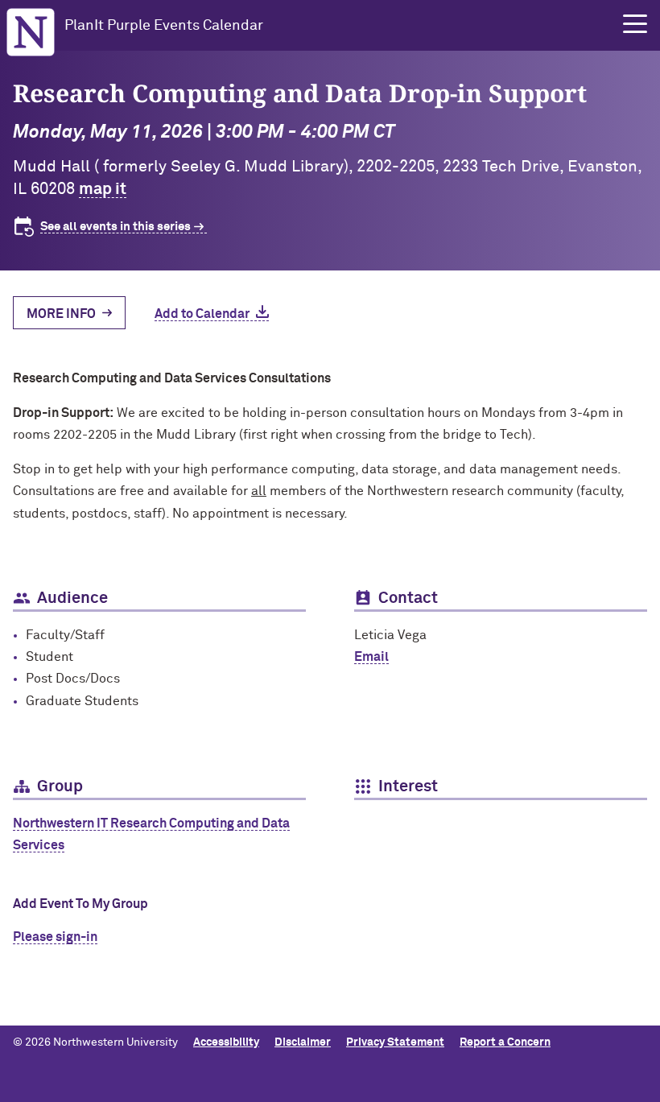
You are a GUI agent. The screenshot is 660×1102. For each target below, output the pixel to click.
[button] (635, 24)
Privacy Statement (395, 1042)
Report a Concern (505, 1042)
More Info (61, 313)
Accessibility (226, 1042)
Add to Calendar (202, 313)
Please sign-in (55, 937)
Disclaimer (302, 1042)
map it (102, 189)
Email (371, 656)
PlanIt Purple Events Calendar (163, 26)
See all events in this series (115, 227)
